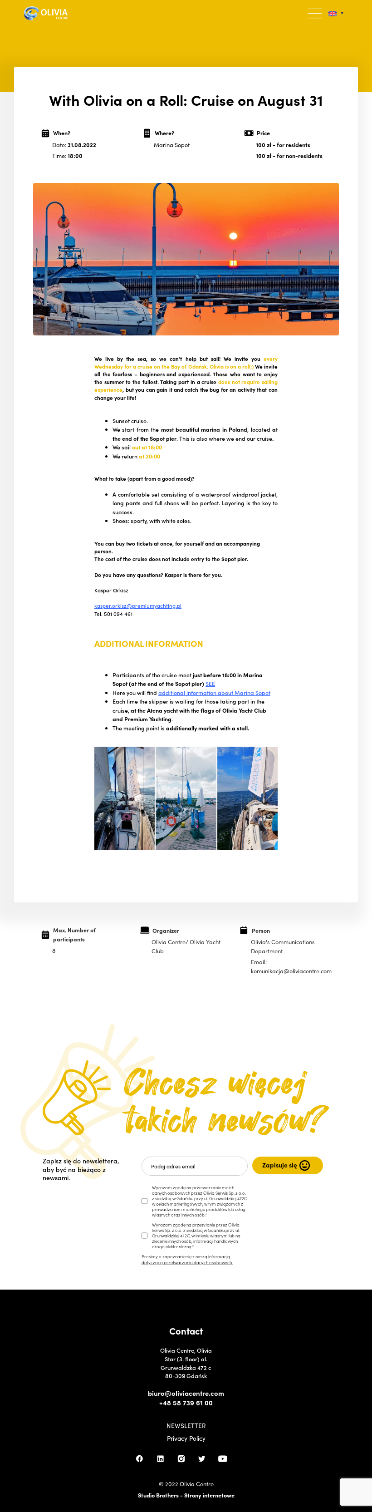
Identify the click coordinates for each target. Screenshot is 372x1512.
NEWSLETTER (186, 1426)
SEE (210, 683)
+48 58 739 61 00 (186, 1402)
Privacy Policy (186, 1438)
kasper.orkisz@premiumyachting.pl (137, 605)
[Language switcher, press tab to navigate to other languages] (336, 13)
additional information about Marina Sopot (214, 692)
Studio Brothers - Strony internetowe (186, 1495)
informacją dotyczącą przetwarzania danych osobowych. (187, 1259)
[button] (315, 13)
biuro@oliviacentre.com (186, 1393)
